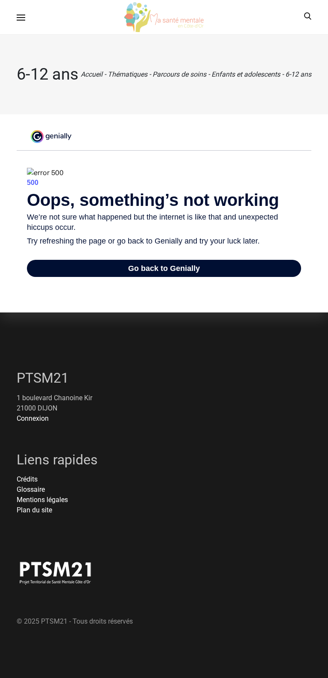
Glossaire (31, 489)
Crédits (27, 479)
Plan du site (34, 510)
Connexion (33, 418)
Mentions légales (42, 500)
